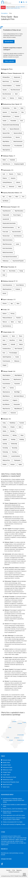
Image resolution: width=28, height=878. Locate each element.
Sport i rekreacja (8, 299)
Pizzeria (19, 174)
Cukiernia (18, 182)
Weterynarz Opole (7, 769)
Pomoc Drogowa (17, 215)
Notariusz (12, 98)
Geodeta (4, 120)
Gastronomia (6, 170)
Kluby (10, 196)
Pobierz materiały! (9, 61)
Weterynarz (16, 361)
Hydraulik (13, 344)
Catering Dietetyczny (7, 182)
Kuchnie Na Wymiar (7, 137)
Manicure (5, 321)
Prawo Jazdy (5, 231)
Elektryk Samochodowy (8, 252)
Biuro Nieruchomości (15, 89)
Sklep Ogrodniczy (6, 149)
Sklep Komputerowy (7, 289)
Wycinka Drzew (6, 108)
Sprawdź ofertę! (9, 41)
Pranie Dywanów (6, 361)
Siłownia (5, 303)
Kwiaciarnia (13, 412)
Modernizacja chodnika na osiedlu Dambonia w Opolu (15, 805)
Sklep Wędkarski (18, 375)
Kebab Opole (6, 787)
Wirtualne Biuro (6, 77)
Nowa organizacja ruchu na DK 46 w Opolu (14, 815)
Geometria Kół (6, 219)
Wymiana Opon (6, 235)
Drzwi (21, 120)
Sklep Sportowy (6, 379)
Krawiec (17, 356)
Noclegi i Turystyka (8, 267)
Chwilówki (18, 85)
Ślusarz (20, 336)
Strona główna (4, 13)
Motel (4, 275)
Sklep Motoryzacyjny (7, 244)
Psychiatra (21, 422)
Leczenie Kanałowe (15, 456)
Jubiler (4, 387)
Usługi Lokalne (7, 332)
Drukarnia (18, 289)
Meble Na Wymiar (7, 116)
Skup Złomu (12, 340)
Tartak (15, 108)
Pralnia (20, 340)
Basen (18, 303)
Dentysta (12, 464)
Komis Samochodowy (7, 248)
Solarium (5, 313)
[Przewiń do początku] (24, 874)
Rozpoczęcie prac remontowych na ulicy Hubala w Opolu (13, 812)
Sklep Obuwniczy (6, 408)
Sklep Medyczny (6, 396)
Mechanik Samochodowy (8, 227)
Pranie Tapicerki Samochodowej (10, 256)
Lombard (5, 412)
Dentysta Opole (7, 760)
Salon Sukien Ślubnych (19, 396)
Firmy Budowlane (18, 145)
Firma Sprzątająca (13, 352)
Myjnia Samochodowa (7, 240)
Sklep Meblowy (6, 141)
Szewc (4, 340)
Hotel (4, 270)
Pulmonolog (5, 452)
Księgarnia (15, 400)
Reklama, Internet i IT (9, 281)
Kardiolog (13, 439)
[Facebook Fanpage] (19, 2)
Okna (22, 112)
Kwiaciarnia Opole (7, 767)
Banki (16, 94)
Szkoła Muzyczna (6, 164)
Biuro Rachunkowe (7, 94)
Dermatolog (5, 447)
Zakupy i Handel (7, 371)
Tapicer (13, 336)
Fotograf (4, 365)
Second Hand (6, 400)
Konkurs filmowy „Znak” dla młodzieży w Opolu (15, 808)
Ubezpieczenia (17, 77)
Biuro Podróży (12, 270)
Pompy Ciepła (14, 112)
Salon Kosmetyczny (7, 326)
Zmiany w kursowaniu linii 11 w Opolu (12, 822)
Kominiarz (17, 116)
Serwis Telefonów (20, 285)
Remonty (18, 137)
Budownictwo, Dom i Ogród (11, 104)
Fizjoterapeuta (17, 460)
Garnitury (12, 387)
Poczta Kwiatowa (6, 383)
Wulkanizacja (5, 260)
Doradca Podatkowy (7, 85)
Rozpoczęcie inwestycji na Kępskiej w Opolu (14, 824)
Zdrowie (5, 419)
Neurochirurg (6, 435)
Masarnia (11, 174)
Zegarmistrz (5, 336)
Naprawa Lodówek (18, 133)
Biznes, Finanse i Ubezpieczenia (12, 73)
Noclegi (21, 270)
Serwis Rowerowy (18, 235)
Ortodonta (5, 456)
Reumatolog (14, 447)
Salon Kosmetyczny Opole (9, 777)
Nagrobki (5, 344)
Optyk (20, 427)
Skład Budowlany (6, 145)
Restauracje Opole (7, 784)
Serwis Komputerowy (7, 285)
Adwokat (5, 89)
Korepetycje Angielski (19, 164)
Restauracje (11, 186)
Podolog (4, 427)
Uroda (5, 309)
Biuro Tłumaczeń (18, 348)
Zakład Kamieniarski (17, 141)
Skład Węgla (17, 392)
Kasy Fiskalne (16, 81)
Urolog (4, 422)
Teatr (4, 196)
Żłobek (4, 159)
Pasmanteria (17, 383)
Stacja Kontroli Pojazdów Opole (11, 782)
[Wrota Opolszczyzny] (6, 2)
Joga (12, 303)
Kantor (4, 98)
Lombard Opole (7, 765)
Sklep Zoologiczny (6, 375)
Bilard (17, 196)
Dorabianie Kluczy (7, 348)
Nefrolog (15, 435)
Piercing (12, 313)
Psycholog (14, 452)
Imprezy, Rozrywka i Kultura (11, 192)
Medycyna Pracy (6, 460)
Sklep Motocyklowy (19, 210)
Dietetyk (4, 464)
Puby (4, 186)
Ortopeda (12, 427)
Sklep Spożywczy (6, 392)
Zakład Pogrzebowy (7, 356)
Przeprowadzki (6, 215)
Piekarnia (5, 178)
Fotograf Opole (7, 772)
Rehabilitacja (12, 422)
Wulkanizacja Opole (8, 779)
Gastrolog (5, 443)
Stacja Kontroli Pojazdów (18, 260)
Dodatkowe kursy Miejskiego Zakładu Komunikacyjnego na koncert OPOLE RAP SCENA (13, 800)
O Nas (13, 870)
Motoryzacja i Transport (10, 207)
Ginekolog (21, 439)
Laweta (17, 244)
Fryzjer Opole (6, 774)
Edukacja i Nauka (8, 156)
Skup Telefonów (6, 404)
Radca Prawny (6, 81)
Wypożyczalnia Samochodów (9, 223)
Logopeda (5, 439)
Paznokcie (18, 317)
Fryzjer (19, 321)
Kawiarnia (13, 178)
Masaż (22, 435)
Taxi (19, 227)
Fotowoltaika (13, 120)
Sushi (4, 174)
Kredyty (20, 98)
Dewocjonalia (17, 404)
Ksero (4, 352)
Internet (4, 293)
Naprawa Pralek (6, 133)
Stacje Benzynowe (7, 210)
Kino (23, 196)
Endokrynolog (14, 443)
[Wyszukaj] (23, 2)
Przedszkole (12, 159)
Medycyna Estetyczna (7, 317)
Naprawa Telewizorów (14, 129)
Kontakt (3, 854)
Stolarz (4, 129)
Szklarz (21, 108)
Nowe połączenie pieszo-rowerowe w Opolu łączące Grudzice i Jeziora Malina (14, 818)
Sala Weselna (5, 200)
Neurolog (12, 431)
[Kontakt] (21, 2)
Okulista (4, 431)
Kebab (19, 186)
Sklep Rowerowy (17, 379)
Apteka (20, 464)
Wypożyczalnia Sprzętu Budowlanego (11, 124)
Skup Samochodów (16, 231)
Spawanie (5, 112)
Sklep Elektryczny (18, 408)
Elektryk (21, 344)
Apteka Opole (6, 762)
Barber (12, 321)
